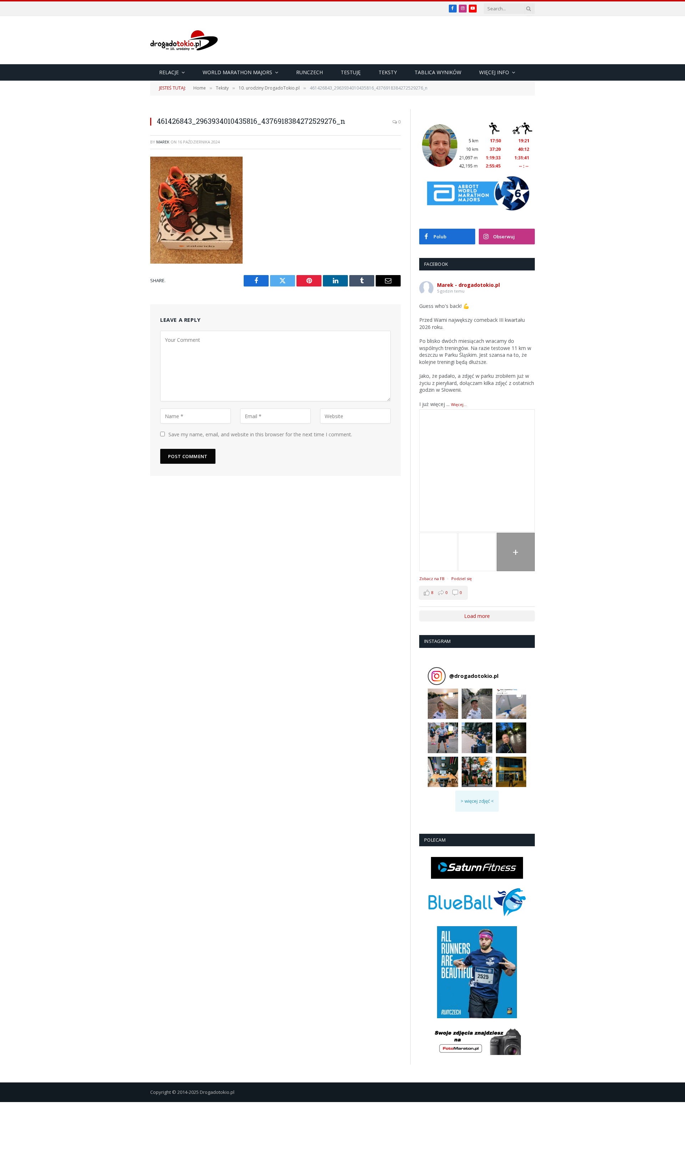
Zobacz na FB (432, 578)
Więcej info (494, 72)
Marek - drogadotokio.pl (468, 284)
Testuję (351, 72)
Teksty (388, 72)
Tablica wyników (438, 72)
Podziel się (461, 578)
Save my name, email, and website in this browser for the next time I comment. (260, 434)
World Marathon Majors (237, 72)
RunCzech (309, 72)
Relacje (169, 72)
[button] (443, 704)
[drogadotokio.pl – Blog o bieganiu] (184, 40)
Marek (162, 141)
